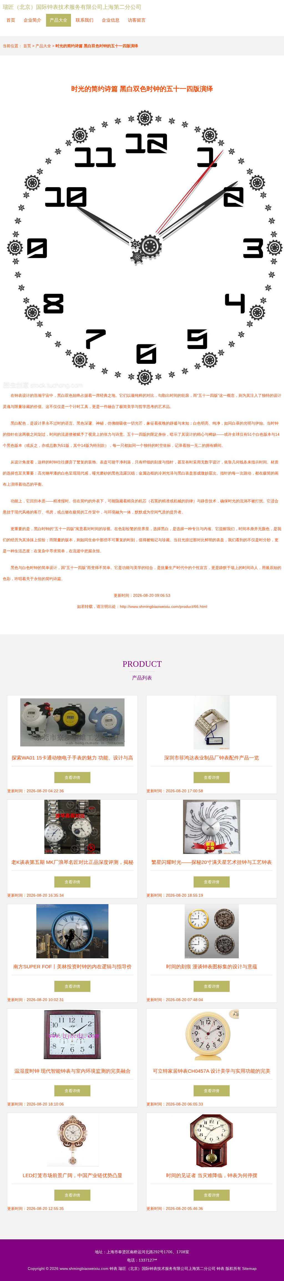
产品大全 (58, 20)
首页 (10, 20)
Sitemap (249, 1268)
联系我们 (84, 20)
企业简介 (32, 20)
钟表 (113, 1268)
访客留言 (137, 20)
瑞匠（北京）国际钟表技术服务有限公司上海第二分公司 (72, 7)
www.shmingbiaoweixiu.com (84, 1268)
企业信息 (111, 20)
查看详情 (72, 777)
